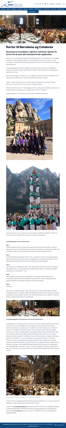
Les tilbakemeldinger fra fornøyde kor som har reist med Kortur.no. (24, 319)
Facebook (19, 410)
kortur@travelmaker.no (20, 406)
